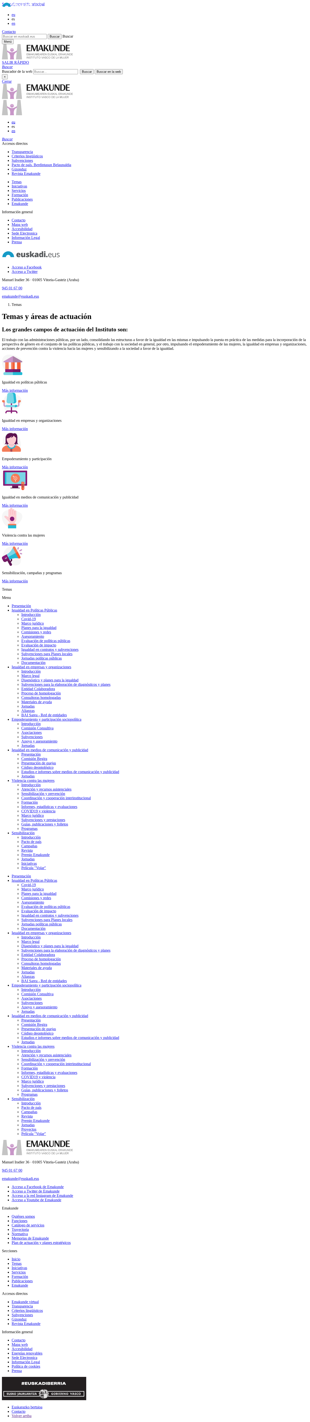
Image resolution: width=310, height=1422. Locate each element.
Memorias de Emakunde (30, 1238)
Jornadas (28, 706)
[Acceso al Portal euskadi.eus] (22, 6)
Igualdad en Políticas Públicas (34, 610)
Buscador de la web (17, 71)
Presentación (21, 606)
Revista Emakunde (26, 174)
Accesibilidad (22, 229)
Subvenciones (22, 160)
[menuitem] (160, 152)
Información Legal (26, 238)
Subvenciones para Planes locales (46, 654)
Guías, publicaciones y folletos (44, 824)
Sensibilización (23, 833)
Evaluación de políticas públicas (45, 641)
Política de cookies (26, 1366)
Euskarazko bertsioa (27, 1407)
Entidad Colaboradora (38, 689)
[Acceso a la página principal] (37, 58)
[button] (7, 67)
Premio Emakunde (35, 855)
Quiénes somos (23, 1216)
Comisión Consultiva (37, 728)
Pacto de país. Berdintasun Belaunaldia (41, 165)
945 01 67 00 (12, 288)
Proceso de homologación (41, 693)
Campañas (29, 846)
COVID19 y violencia (38, 811)
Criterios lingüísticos (27, 156)
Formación (20, 195)
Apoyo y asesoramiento (39, 741)
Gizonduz (19, 169)
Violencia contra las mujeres (33, 780)
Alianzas (28, 711)
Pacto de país (31, 842)
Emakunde (20, 204)
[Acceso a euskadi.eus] (31, 259)
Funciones (19, 1221)
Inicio (16, 1259)
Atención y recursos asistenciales (46, 789)
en (13, 23)
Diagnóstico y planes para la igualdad (49, 680)
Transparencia (22, 152)
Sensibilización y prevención (43, 794)
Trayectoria (20, 1229)
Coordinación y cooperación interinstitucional (56, 798)
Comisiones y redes (36, 632)
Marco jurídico (32, 623)
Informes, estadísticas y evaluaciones (49, 807)
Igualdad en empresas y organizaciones (41, 667)
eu (13, 15)
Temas (17, 182)
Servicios (19, 190)
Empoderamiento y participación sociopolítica (46, 719)
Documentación (33, 663)
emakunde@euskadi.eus (20, 296)
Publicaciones (22, 199)
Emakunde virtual (25, 1302)
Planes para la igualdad (38, 628)
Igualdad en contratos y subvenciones (49, 649)
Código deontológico (37, 767)
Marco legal (30, 676)
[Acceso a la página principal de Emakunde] (37, 98)
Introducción (31, 615)
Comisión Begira (34, 759)
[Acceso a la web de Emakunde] (37, 1154)
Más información (15, 390)
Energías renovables (27, 1353)
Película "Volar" (33, 868)
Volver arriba (21, 1416)
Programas (29, 828)
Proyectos (28, 1129)
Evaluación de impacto (38, 645)
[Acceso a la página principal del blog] (12, 114)
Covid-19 (28, 619)
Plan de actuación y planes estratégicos (41, 1243)
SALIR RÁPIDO (15, 62)
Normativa (20, 1234)
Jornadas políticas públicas (41, 658)
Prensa (17, 242)
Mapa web (20, 224)
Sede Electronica (24, 233)
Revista (27, 850)
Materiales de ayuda (36, 702)
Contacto (9, 32)
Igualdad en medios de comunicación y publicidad (50, 750)
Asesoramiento (32, 636)
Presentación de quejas (38, 763)
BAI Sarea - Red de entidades (44, 715)
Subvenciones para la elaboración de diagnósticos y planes (65, 684)
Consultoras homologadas (41, 697)
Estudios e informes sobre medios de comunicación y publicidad (70, 772)
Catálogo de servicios (28, 1225)
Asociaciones (31, 732)
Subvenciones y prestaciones (43, 820)
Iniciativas (19, 186)
